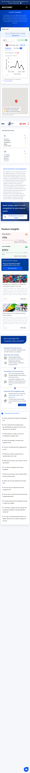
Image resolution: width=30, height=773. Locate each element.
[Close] (21, 3)
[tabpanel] (15, 64)
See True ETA (8, 81)
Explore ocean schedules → (21, 242)
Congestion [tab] (8, 48)
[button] (11, 45)
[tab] (18, 48)
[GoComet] (7, 7)
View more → (24, 299)
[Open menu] (26, 7)
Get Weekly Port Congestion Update (16, 217)
